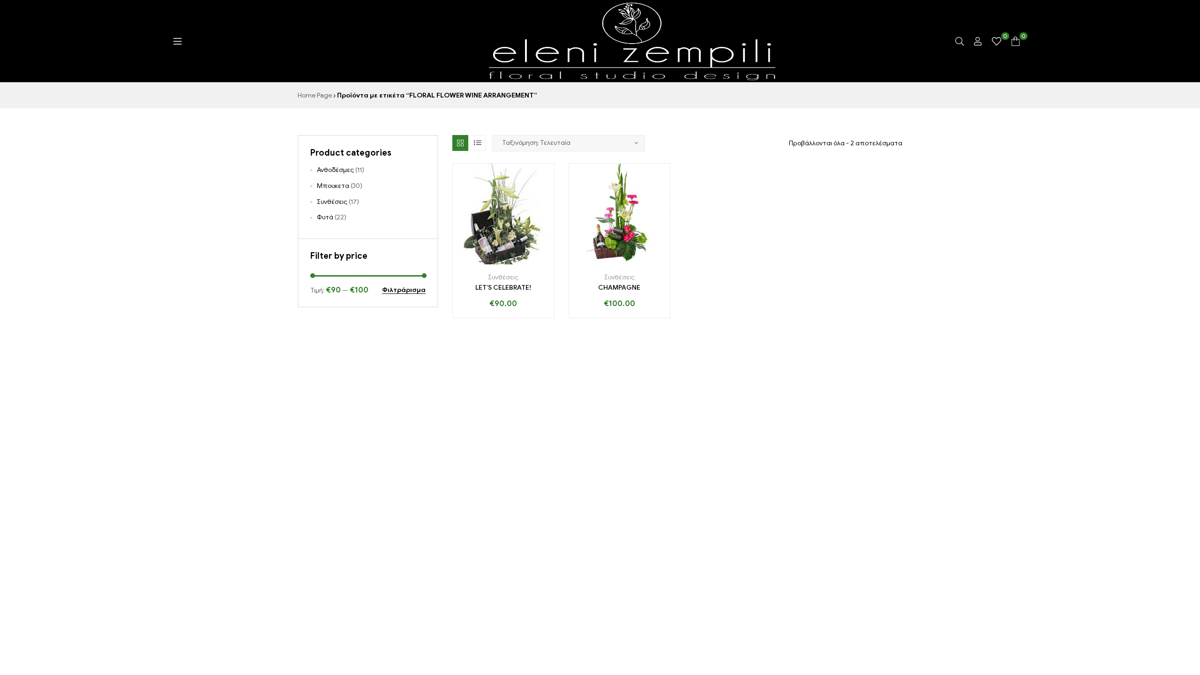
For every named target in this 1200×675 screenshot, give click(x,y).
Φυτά (325, 217)
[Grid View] (460, 143)
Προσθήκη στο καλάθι (473, 260)
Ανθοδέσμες (335, 170)
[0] (996, 41)
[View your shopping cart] (1016, 41)
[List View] (478, 143)
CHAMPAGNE (619, 288)
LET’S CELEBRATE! (503, 288)
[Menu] (177, 41)
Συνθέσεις (503, 277)
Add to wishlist (494, 260)
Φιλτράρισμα (404, 290)
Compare (514, 260)
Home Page (315, 95)
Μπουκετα (333, 186)
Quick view (533, 260)
